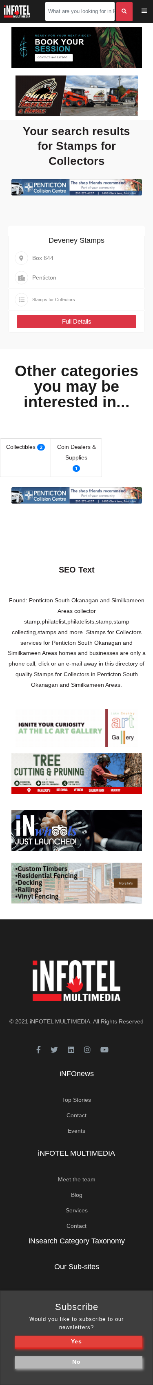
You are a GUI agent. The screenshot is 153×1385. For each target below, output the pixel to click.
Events (76, 1131)
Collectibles (20, 447)
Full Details (76, 321)
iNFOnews (77, 1074)
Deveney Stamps (76, 240)
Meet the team (76, 1179)
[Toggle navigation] (149, 11)
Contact (76, 1115)
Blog (76, 1195)
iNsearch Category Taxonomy (77, 1241)
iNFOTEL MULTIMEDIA (60, 1021)
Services (77, 1210)
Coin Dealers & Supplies (76, 452)
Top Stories (76, 1099)
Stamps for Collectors (53, 299)
